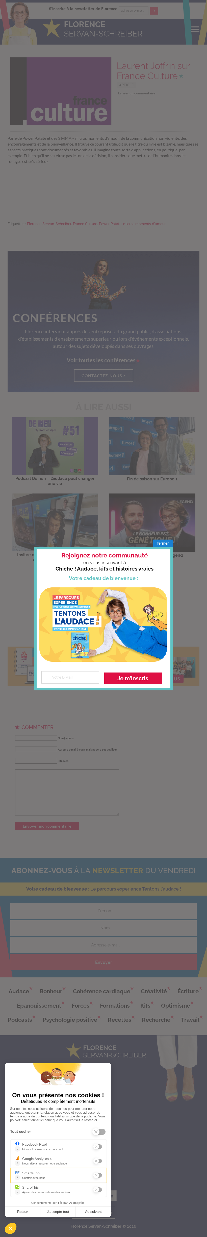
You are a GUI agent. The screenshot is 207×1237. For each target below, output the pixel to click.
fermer (163, 543)
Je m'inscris (132, 678)
